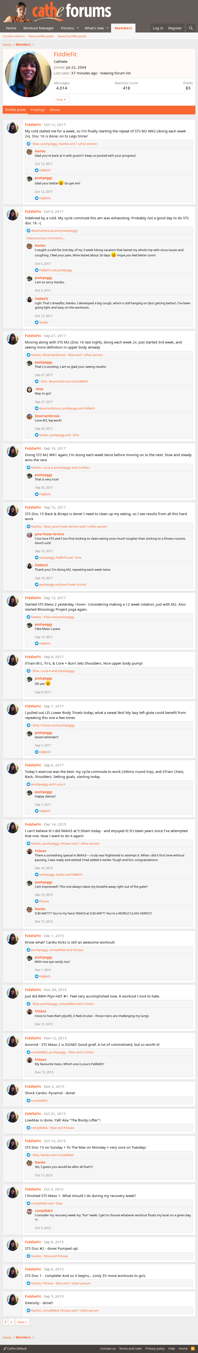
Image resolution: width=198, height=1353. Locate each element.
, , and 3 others (62, 1004)
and (54, 230)
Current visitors (13, 36)
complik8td (43, 1211)
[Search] (191, 28)
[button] (77, 28)
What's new (94, 28)
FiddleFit (33, 124)
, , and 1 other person (64, 144)
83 (188, 88)
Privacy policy (155, 1348)
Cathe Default (17, 1348)
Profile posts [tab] (15, 109)
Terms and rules (130, 1348)
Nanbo (40, 151)
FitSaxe (40, 851)
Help (171, 1348)
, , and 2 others (60, 467)
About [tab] (55, 109)
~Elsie (39, 389)
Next (20, 1322)
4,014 (61, 88)
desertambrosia (47, 416)
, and (63, 381)
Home (11, 28)
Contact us (108, 1348)
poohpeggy (43, 178)
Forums (67, 28)
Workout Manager (38, 28)
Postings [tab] (38, 109)
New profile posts (41, 36)
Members (123, 28)
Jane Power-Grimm (49, 534)
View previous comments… (46, 238)
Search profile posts (72, 36)
